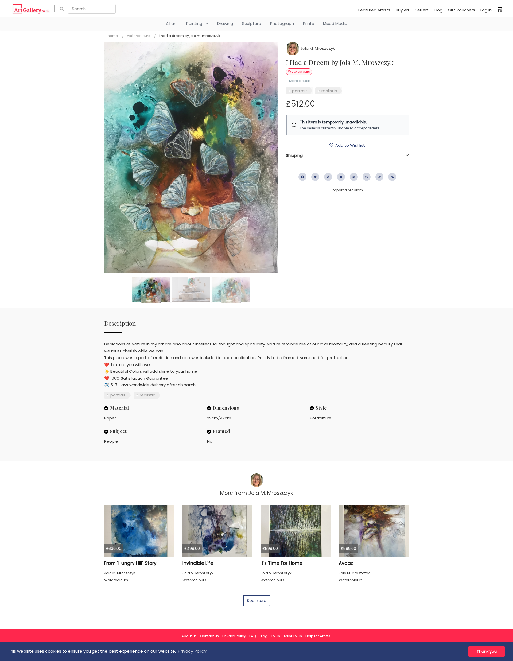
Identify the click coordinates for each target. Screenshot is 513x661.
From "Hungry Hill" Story (130, 563)
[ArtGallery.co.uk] (31, 8)
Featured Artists (374, 10)
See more (256, 600)
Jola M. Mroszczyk (317, 48)
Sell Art (422, 10)
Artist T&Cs (292, 636)
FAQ (252, 636)
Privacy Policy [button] (192, 651)
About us (189, 636)
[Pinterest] (328, 177)
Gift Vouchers (461, 10)
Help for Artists (317, 636)
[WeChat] (392, 177)
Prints (308, 23)
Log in (486, 10)
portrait (299, 91)
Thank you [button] (487, 651)
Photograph (282, 23)
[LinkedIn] (353, 177)
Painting (195, 23)
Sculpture (251, 23)
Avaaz (346, 563)
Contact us (209, 636)
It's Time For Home (281, 563)
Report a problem (347, 190)
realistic (329, 91)
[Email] (340, 177)
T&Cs (275, 636)
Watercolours (138, 35)
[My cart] (499, 9)
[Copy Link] (379, 177)
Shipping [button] (294, 155)
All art (171, 23)
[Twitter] (315, 177)
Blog (438, 10)
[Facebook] (302, 177)
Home (113, 35)
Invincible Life (197, 563)
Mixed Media (335, 23)
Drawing (225, 23)
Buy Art (403, 10)
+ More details (298, 80)
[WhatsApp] (366, 177)
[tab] (347, 155)
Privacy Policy (234, 636)
